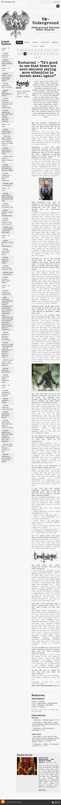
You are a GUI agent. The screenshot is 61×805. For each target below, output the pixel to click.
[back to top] (57, 796)
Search (57, 2)
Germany (42, 701)
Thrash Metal (52, 703)
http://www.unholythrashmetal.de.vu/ (46, 685)
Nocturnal (26, 91)
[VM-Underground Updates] (3, 802)
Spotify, (35, 706)
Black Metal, (42, 703)
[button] (57, 6)
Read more (42, 790)
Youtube (42, 706)
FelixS (26, 96)
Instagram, (49, 705)
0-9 (22, 50)
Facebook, (41, 705)
